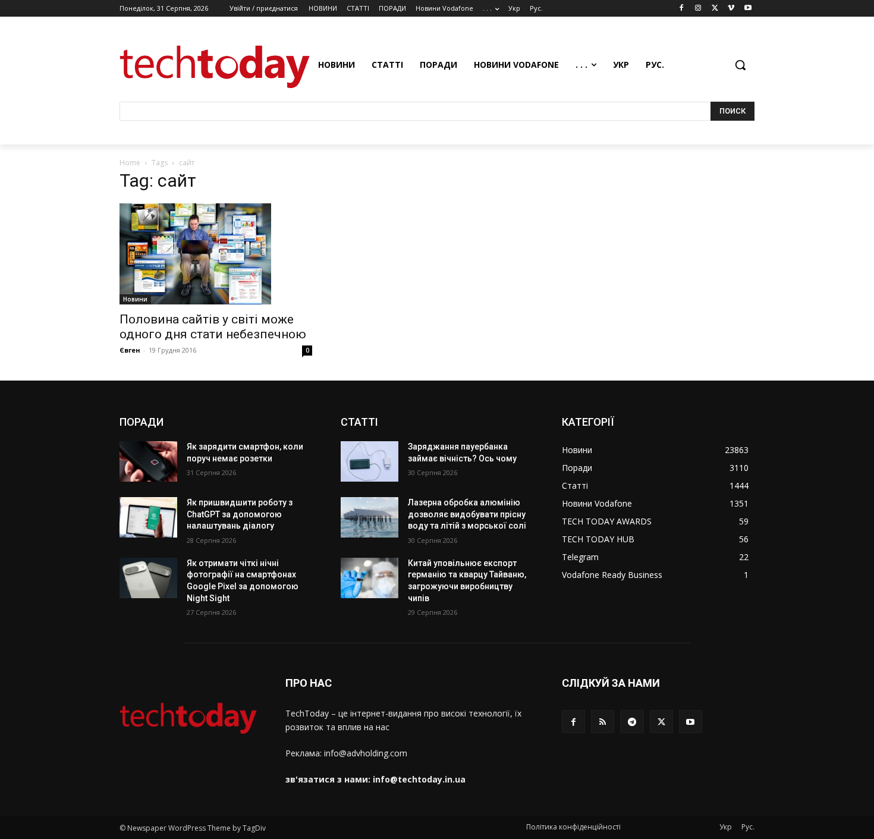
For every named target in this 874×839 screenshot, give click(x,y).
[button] (740, 65)
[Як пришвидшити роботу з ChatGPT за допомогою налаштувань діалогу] (148, 517)
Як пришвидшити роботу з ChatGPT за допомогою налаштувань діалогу (240, 514)
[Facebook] (681, 8)
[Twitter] (715, 8)
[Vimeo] (731, 8)
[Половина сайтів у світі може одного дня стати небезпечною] (216, 253)
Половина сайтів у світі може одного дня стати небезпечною (213, 326)
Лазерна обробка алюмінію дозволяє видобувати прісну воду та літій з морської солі (467, 514)
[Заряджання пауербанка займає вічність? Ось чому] (369, 461)
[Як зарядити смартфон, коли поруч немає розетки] (148, 461)
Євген (130, 349)
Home (130, 163)
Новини (135, 299)
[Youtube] (747, 8)
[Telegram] (631, 721)
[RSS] (602, 721)
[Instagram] (698, 8)
